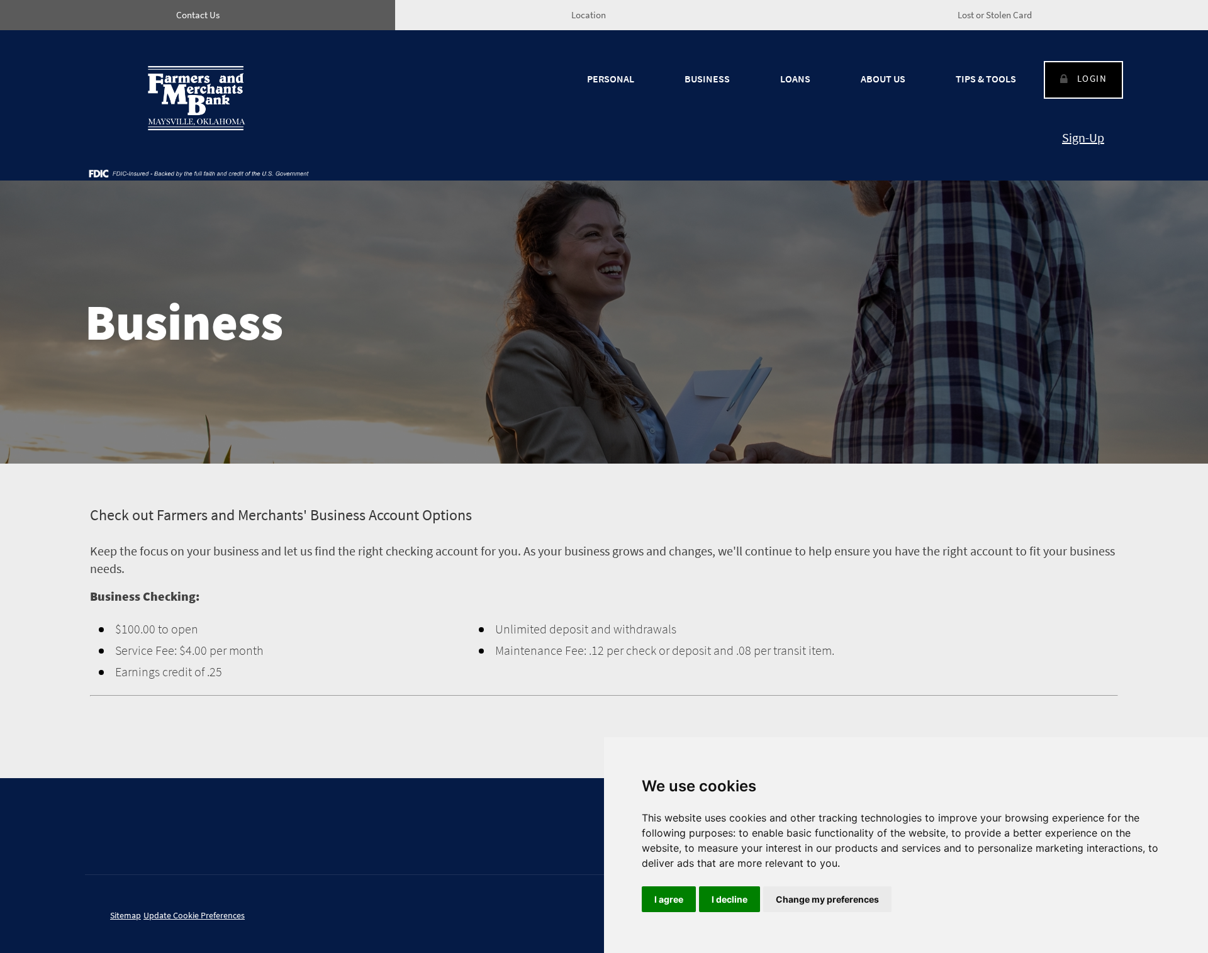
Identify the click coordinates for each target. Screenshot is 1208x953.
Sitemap (125, 915)
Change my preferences (827, 899)
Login (1092, 78)
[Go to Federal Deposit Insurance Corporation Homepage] (198, 173)
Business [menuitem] (707, 78)
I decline (729, 899)
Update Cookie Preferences (194, 915)
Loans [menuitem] (795, 78)
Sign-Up (1083, 137)
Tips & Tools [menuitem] (986, 78)
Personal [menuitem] (610, 78)
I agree (668, 899)
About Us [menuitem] (883, 78)
